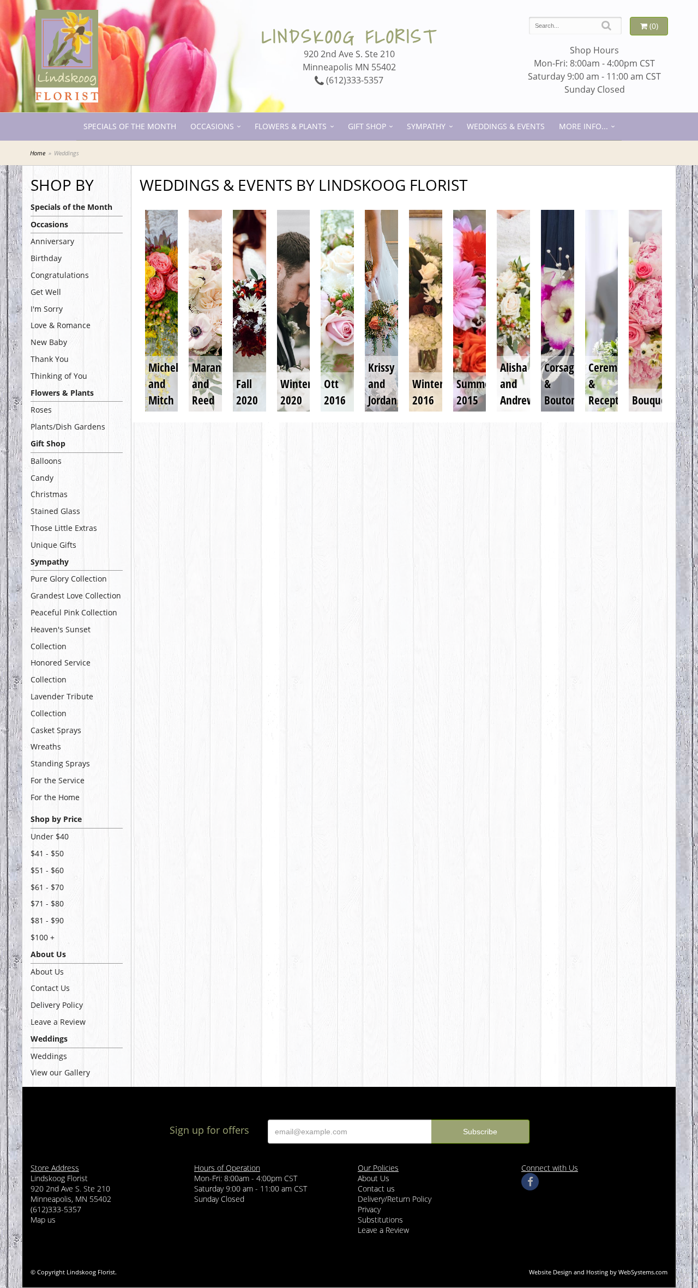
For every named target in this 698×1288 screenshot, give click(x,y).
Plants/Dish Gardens (68, 426)
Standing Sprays (60, 763)
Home (37, 153)
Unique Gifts (53, 545)
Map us (43, 1219)
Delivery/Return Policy (394, 1199)
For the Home (55, 797)
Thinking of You (59, 376)
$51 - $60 (47, 870)
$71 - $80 (47, 903)
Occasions (212, 126)
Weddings (49, 1056)
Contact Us (50, 988)
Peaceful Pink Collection (74, 612)
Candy (42, 478)
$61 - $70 (47, 887)
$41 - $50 (47, 853)
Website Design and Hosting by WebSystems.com (598, 1272)
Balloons (46, 461)
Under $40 (50, 836)
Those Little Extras (64, 528)
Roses (41, 409)
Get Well (46, 292)
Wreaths (46, 746)
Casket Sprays (56, 730)
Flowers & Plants (291, 126)
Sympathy (426, 126)
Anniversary (52, 241)
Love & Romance (61, 325)
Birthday (46, 258)
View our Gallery (60, 1072)
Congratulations (60, 275)
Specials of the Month (129, 126)
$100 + (43, 937)
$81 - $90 (47, 920)
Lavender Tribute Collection (62, 704)
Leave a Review (58, 1022)
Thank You (50, 359)
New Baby (49, 342)
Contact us (376, 1188)
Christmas (49, 494)
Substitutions (380, 1219)
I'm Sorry (47, 309)
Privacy (369, 1209)
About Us (47, 971)
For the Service (58, 780)
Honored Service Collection (61, 671)
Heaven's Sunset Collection (61, 637)
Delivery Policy (57, 1005)
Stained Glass (55, 511)
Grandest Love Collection (76, 595)
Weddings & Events (506, 126)
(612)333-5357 (353, 80)
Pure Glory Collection (69, 578)
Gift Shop (367, 126)
